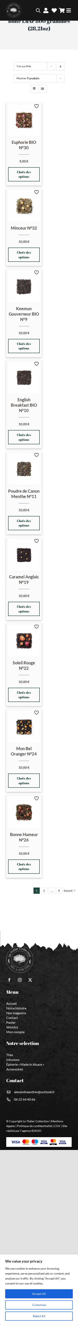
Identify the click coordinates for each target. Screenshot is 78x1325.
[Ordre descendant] (60, 66)
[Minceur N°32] (24, 206)
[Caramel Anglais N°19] (24, 555)
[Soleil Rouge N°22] (24, 641)
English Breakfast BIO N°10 (24, 405)
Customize (39, 1305)
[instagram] (20, 980)
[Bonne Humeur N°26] (24, 812)
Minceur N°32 (24, 227)
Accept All (39, 1293)
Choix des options (24, 174)
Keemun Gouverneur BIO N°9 (24, 314)
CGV (57, 1126)
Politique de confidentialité (34, 1126)
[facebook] (9, 980)
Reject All (39, 1316)
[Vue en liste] (42, 89)
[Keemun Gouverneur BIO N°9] (24, 286)
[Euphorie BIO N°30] (24, 120)
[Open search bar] (38, 10)
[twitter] (30, 980)
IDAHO (36, 1130)
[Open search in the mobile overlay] (32, 10)
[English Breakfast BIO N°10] (24, 378)
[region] (39, 1289)
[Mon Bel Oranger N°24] (24, 726)
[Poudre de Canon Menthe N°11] (24, 469)
